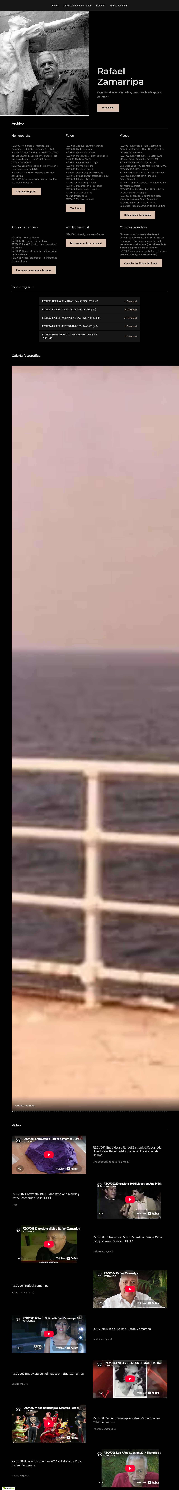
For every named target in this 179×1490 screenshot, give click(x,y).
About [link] (55, 5)
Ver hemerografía (26, 191)
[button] (130, 301)
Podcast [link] (100, 5)
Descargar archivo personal (86, 243)
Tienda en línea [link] (118, 5)
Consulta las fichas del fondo (140, 263)
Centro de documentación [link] (77, 5)
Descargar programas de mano (33, 270)
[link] (89, 301)
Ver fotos (75, 208)
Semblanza (108, 107)
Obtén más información (137, 215)
